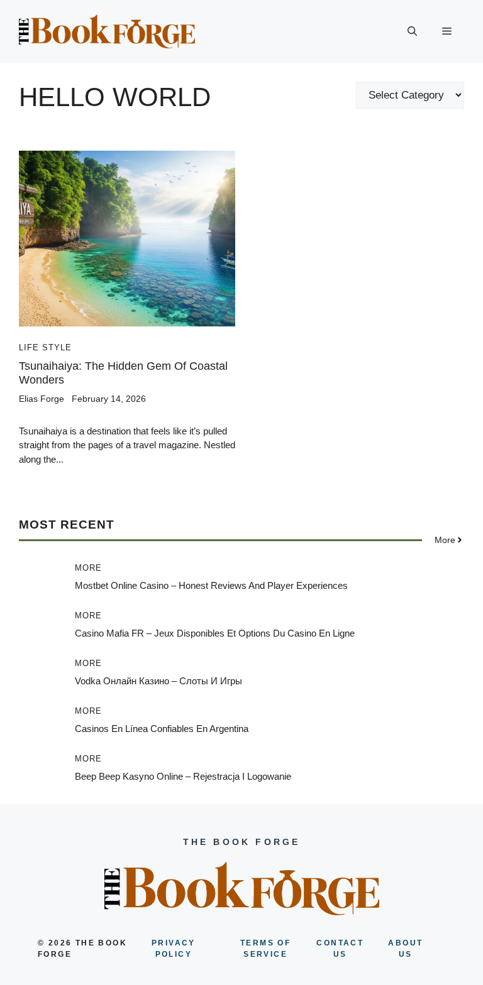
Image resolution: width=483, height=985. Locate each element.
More (88, 568)
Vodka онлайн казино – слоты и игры (158, 681)
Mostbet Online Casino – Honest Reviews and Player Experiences (211, 585)
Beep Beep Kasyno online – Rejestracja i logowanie (183, 776)
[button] (412, 31)
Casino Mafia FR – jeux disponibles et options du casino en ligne (215, 633)
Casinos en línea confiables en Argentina (161, 728)
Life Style (45, 347)
